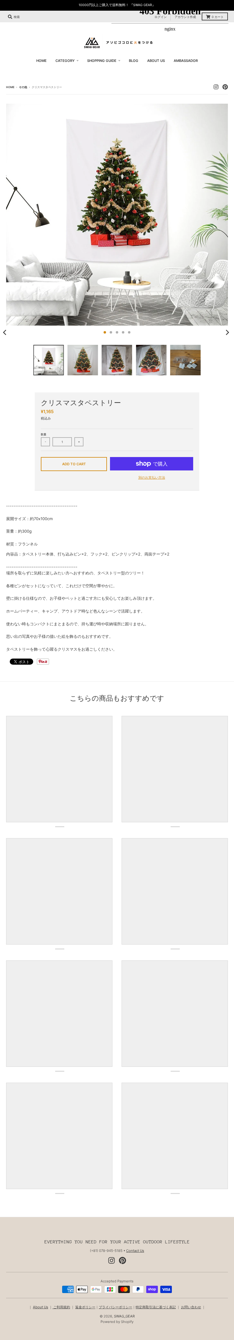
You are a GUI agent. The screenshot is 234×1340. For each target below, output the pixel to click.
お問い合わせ (191, 1307)
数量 (43, 434)
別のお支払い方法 (151, 478)
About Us (40, 1307)
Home (10, 87)
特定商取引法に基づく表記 (156, 1307)
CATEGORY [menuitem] (65, 61)
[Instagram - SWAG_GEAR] (111, 1260)
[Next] (227, 332)
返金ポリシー (85, 1307)
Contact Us (135, 1251)
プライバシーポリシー (115, 1307)
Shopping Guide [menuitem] (101, 61)
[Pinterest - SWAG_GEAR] (122, 1260)
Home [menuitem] (41, 61)
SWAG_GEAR (124, 1316)
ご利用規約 (61, 1307)
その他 (23, 87)
